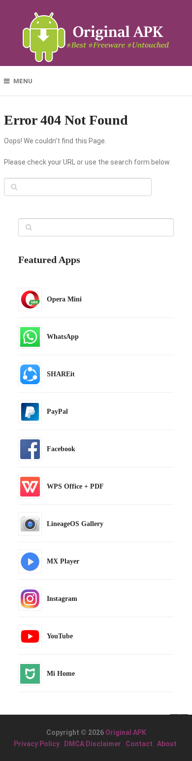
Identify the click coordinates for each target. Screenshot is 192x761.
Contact (139, 744)
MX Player (63, 561)
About (167, 744)
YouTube (60, 636)
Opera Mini (64, 299)
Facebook (61, 449)
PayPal (57, 411)
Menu (22, 81)
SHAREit (61, 374)
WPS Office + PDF (75, 486)
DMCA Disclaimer (92, 744)
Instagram (62, 598)
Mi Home (61, 673)
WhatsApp (63, 336)
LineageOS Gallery (75, 524)
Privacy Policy (37, 744)
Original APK (125, 732)
